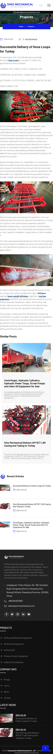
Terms (6, 686)
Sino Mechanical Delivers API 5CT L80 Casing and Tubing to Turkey (27, 735)
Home (21, 26)
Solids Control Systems (13, 662)
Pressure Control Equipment (16, 656)
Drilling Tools (9, 650)
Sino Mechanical (31, 39)
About (6, 692)
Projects (31, 26)
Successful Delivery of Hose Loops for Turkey (26, 719)
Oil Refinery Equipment (14, 644)
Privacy (7, 679)
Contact (7, 698)
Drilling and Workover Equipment (18, 638)
